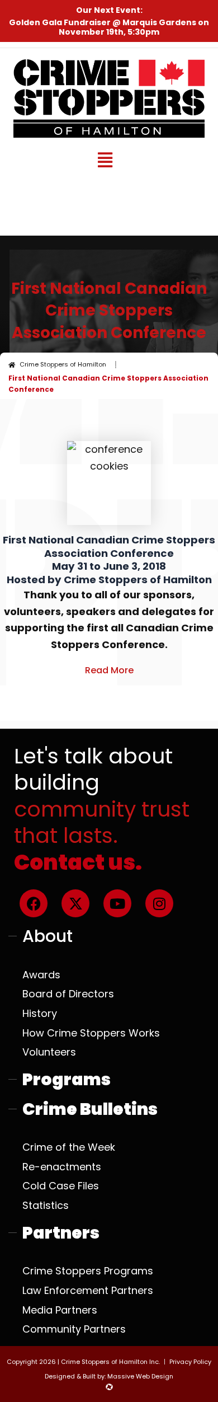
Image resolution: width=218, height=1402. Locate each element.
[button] (105, 160)
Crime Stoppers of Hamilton (63, 364)
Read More (109, 670)
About (47, 936)
